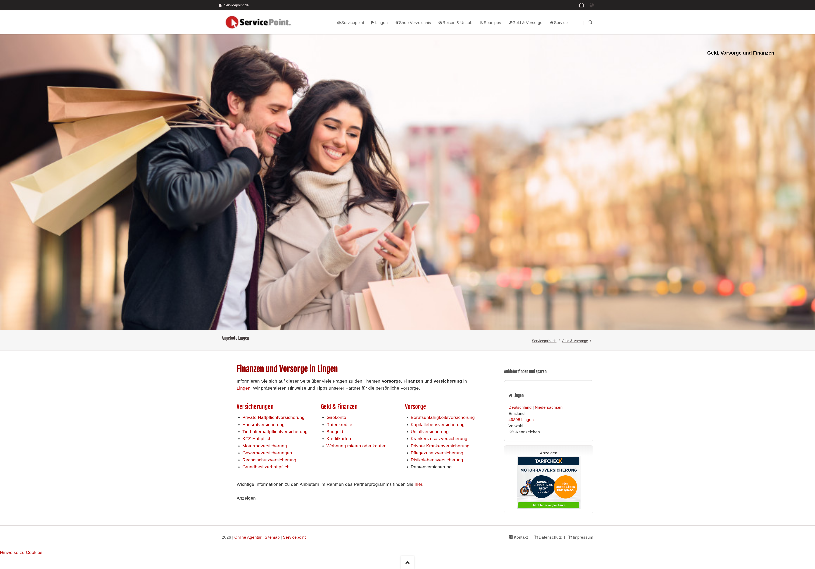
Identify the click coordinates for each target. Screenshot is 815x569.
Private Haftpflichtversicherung (273, 417)
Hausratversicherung (263, 424)
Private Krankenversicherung (440, 445)
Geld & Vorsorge (575, 341)
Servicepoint (294, 537)
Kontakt (521, 537)
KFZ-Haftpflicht (257, 438)
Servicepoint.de (544, 341)
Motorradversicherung (264, 445)
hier (418, 484)
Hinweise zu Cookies (21, 552)
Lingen (243, 388)
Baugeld (334, 431)
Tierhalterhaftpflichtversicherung (275, 431)
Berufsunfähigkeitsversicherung (443, 417)
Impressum (583, 537)
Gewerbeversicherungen (267, 452)
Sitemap (272, 537)
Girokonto (336, 417)
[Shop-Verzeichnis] (581, 5)
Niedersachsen (549, 407)
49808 (514, 419)
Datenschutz (550, 537)
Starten (590, 22)
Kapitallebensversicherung (438, 424)
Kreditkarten (338, 438)
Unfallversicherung (430, 431)
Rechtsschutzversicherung (269, 459)
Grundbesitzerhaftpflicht (266, 466)
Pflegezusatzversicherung (437, 452)
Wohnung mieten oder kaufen (356, 445)
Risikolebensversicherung (437, 459)
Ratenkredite (339, 424)
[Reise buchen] (592, 5)
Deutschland (520, 407)
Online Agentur (247, 537)
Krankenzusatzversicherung (439, 438)
